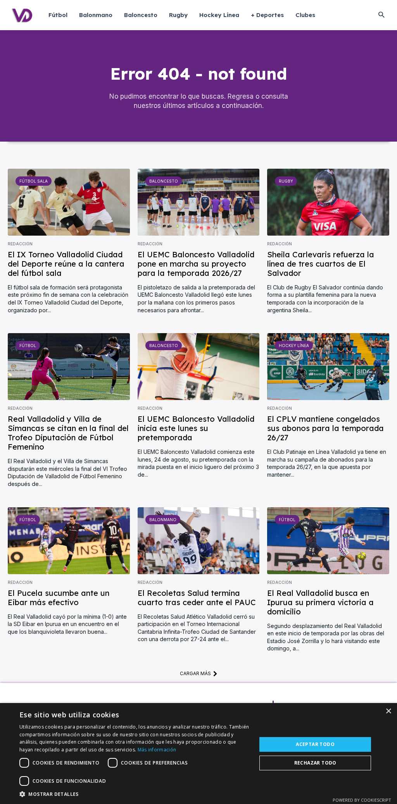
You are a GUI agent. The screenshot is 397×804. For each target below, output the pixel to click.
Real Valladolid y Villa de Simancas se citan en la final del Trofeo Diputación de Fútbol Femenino (68, 433)
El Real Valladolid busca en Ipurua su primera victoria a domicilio (320, 602)
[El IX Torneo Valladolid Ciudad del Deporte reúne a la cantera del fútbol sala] (69, 202)
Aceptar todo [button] (315, 744)
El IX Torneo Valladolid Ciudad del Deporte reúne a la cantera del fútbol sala (66, 264)
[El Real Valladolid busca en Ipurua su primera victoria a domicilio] (328, 540)
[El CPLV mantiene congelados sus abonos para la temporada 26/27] (328, 366)
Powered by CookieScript (362, 800)
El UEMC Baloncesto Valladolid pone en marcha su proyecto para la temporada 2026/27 (196, 264)
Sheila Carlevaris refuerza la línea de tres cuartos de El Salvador (320, 264)
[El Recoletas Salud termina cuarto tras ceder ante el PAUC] (199, 540)
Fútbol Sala (33, 181)
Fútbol (27, 345)
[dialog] (198, 753)
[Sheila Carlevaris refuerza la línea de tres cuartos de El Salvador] (328, 202)
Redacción (20, 243)
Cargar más (195, 673)
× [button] (388, 711)
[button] (381, 15)
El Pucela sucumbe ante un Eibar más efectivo (58, 597)
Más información (157, 749)
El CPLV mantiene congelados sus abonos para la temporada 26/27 (325, 428)
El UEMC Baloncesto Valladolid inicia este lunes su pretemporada (196, 428)
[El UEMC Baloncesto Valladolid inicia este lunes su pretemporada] (199, 366)
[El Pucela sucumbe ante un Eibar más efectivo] (69, 540)
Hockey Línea (294, 345)
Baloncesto (163, 181)
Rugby (286, 181)
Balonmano (162, 519)
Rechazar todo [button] (315, 763)
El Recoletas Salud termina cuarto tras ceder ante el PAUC (197, 597)
